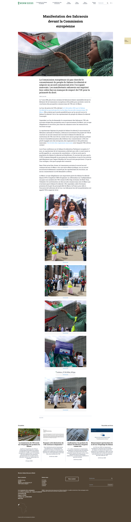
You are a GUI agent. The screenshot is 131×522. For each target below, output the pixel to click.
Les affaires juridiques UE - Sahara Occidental (30, 492)
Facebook (44, 484)
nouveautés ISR (22, 493)
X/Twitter (44, 480)
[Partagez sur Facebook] (39, 417)
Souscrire (110, 484)
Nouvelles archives (107, 425)
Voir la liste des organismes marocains (60, 143)
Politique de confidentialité (25, 496)
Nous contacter (85, 3)
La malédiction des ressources (57, 3)
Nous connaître (69, 3)
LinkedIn (44, 485)
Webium (33, 517)
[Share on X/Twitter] (41, 417)
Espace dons (94, 3)
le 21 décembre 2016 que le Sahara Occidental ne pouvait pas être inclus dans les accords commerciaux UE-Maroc (63, 110)
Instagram (44, 481)
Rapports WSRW (22, 495)
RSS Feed (20, 498)
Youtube (44, 483)
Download (65, 227)
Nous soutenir (126, 41)
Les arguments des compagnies (26, 490)
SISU (23, 517)
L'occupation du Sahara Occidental (41, 3)
